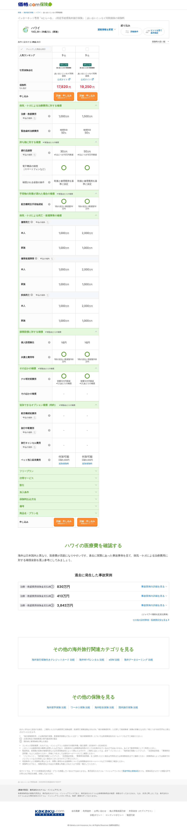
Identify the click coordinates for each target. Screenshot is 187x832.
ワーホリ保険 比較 (80, 707)
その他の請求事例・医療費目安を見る (150, 620)
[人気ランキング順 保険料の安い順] (160, 42)
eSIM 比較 (114, 659)
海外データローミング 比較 (138, 659)
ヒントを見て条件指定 (156, 31)
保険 (19, 12)
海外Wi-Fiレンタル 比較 (91, 659)
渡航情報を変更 (105, 29)
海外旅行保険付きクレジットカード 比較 (53, 659)
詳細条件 (134, 31)
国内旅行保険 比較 (128, 707)
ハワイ (38, 12)
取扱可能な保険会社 (131, 771)
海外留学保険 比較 (56, 707)
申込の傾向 (27, 118)
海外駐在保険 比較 (104, 707)
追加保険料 (64, 463)
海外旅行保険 (28, 12)
